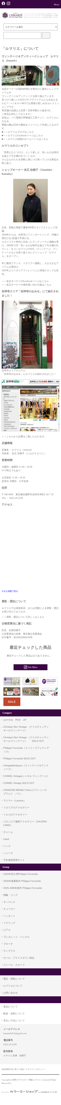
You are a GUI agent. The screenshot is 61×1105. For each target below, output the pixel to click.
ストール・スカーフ (14, 964)
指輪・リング (10, 895)
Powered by (5, 1092)
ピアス (7, 929)
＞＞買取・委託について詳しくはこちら (23, 617)
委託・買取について (14, 978)
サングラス (9, 950)
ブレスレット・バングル (16, 936)
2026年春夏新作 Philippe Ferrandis (22, 881)
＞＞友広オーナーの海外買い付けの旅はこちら (27, 284)
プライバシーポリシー (35, 1069)
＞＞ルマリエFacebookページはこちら (23, 135)
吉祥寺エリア (9, 370)
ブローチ (8, 943)
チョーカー (9, 909)
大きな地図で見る (10, 591)
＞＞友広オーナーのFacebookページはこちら (25, 281)
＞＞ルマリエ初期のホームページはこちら (25, 139)
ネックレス (9, 902)
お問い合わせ (10, 992)
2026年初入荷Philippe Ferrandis (20, 874)
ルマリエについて (12, 985)
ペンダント (9, 916)
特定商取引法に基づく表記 (13, 1069)
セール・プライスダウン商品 (18, 957)
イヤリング (9, 923)
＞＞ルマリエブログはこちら (18, 132)
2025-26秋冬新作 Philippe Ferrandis (22, 888)
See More (32, 667)
